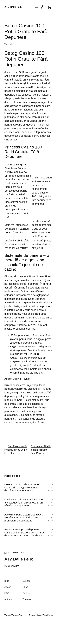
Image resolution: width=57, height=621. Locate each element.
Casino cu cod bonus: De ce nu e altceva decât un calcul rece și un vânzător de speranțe (23, 502)
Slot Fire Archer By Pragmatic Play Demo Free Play (15, 449)
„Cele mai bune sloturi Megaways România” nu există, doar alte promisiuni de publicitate (23, 517)
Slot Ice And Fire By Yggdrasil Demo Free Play (41, 449)
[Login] (42, 7)
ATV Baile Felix (13, 6)
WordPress (48, 615)
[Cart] (49, 7)
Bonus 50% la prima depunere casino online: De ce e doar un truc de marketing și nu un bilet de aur (24, 532)
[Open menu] (36, 7)
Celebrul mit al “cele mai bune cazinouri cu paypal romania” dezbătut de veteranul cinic (21, 487)
